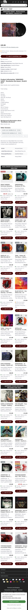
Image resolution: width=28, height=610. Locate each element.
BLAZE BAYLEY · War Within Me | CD (21, 291)
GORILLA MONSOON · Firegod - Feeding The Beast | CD (7, 404)
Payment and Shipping (13, 587)
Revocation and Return (10, 590)
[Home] (1, 9)
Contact (20, 590)
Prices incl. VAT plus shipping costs (9, 47)
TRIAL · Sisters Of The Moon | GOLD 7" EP (21, 256)
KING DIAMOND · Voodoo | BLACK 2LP (7, 364)
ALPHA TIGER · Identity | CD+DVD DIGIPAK (6, 291)
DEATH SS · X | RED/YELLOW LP (5, 256)
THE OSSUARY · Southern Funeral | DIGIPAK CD (6, 440)
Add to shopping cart (15, 56)
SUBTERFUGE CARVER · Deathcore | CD (21, 440)
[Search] (25, 5)
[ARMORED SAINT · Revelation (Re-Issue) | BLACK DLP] (14, 30)
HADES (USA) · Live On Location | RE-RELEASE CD (20, 220)
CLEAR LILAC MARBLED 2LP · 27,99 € (11, 130)
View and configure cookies (14, 608)
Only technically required (14, 605)
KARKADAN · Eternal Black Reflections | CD (21, 511)
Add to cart (7, 202)
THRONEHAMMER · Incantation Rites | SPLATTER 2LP (6, 546)
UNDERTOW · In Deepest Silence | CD (7, 511)
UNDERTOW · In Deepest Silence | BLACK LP (6, 475)
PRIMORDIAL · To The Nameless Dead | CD (21, 364)
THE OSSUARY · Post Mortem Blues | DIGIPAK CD (21, 404)
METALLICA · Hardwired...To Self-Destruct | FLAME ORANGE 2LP (21, 328)
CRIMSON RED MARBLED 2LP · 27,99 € (11, 133)
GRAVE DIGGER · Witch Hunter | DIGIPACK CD (5, 220)
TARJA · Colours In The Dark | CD (6, 328)
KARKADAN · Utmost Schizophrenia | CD (21, 546)
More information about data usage (11, 598)
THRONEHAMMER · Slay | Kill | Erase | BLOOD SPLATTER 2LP (20, 475)
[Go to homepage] (5, 2)
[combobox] (12, 5)
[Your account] (18, 2)
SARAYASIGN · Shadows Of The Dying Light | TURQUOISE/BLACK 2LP (20, 185)
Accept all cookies (14, 601)
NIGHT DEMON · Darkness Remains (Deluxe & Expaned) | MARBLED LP (6, 185)
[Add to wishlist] (11, 172)
